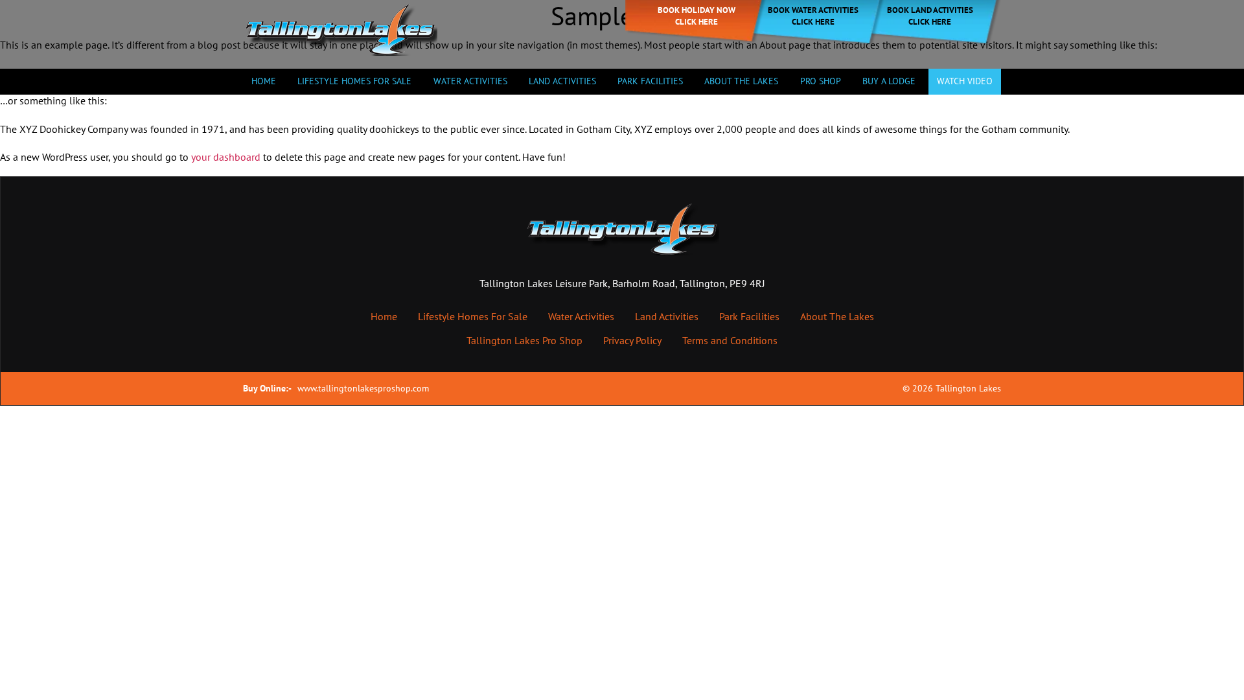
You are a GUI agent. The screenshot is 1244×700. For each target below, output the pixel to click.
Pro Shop (820, 81)
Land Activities (562, 81)
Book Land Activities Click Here (930, 16)
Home (263, 81)
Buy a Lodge (889, 81)
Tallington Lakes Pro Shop (524, 340)
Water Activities (470, 81)
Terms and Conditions (730, 340)
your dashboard (225, 156)
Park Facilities (650, 81)
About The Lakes (837, 316)
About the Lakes (741, 81)
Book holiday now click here (696, 16)
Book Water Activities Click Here (813, 16)
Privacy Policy (632, 340)
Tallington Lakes (968, 388)
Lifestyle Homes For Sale (354, 81)
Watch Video (965, 81)
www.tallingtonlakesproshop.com (363, 388)
